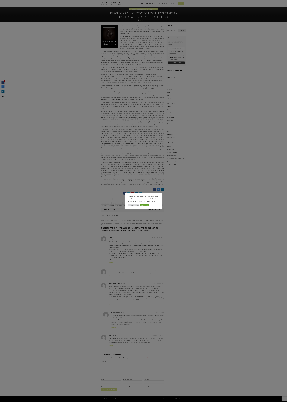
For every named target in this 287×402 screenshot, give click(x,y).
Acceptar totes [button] (144, 205)
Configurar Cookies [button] (133, 205)
